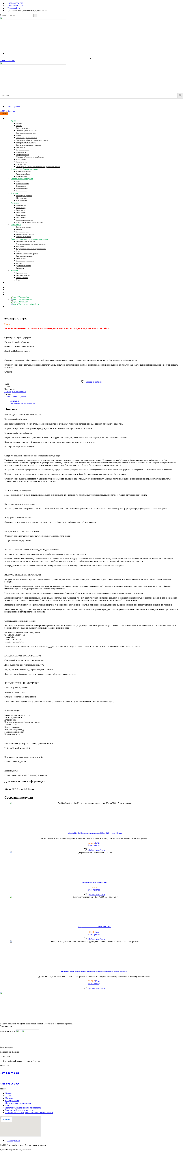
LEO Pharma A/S (11, 396)
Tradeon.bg (36, 1149)
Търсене (4, 15)
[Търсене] (35, 15)
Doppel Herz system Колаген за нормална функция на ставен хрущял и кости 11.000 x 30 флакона (94, 971)
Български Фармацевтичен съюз (20, 1110)
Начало (8, 1093)
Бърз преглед (94, 845)
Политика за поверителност (18, 1103)
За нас (8, 1096)
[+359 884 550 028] (1, 1068)
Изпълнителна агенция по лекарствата (23, 1108)
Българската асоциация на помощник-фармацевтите (29, 1112)
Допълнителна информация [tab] (22, 403)
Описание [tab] (14, 401)
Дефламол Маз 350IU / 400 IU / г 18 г (94, 882)
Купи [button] (97, 843)
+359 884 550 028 (10, 1073)
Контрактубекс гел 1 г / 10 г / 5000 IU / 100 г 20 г (94, 927)
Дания (23, 396)
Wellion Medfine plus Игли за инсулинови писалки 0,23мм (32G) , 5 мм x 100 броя (94, 833)
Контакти (9, 1098)
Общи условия (12, 1100)
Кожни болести (19, 391)
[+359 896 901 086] (1, 1078)
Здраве (7, 391)
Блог (7, 1105)
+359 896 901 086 (10, 1083)
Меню (4, 114)
